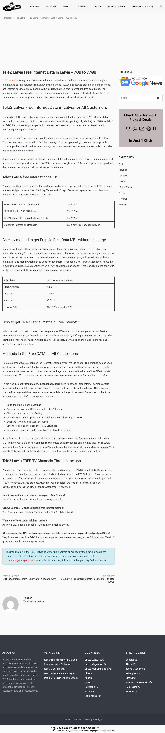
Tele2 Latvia (19, 18)
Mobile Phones (126, 187)
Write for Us (131, 691)
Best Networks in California (57, 664)
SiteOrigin (97, 719)
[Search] (158, 98)
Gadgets (123, 175)
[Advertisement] (82, 45)
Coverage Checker (142, 6)
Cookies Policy (133, 687)
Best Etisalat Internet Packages (59, 673)
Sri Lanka (89, 691)
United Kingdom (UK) (95, 664)
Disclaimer (131, 678)
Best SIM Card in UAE (54, 669)
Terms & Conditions (135, 669)
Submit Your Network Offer (139, 682)
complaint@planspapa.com (20, 560)
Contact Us (131, 659)
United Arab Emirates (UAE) (98, 669)
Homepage (7, 18)
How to (67, 6)
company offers (28, 159)
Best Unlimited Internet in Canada (60, 659)
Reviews (34, 6)
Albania (88, 673)
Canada (89, 682)
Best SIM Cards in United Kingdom (61, 678)
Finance (83, 6)
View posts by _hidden (33, 601)
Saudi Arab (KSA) (93, 696)
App (121, 164)
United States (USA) (94, 659)
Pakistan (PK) (92, 687)
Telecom (51, 6)
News (98, 6)
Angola (88, 678)
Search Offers (116, 6)
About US (130, 664)
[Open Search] (161, 6)
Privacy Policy (133, 673)
